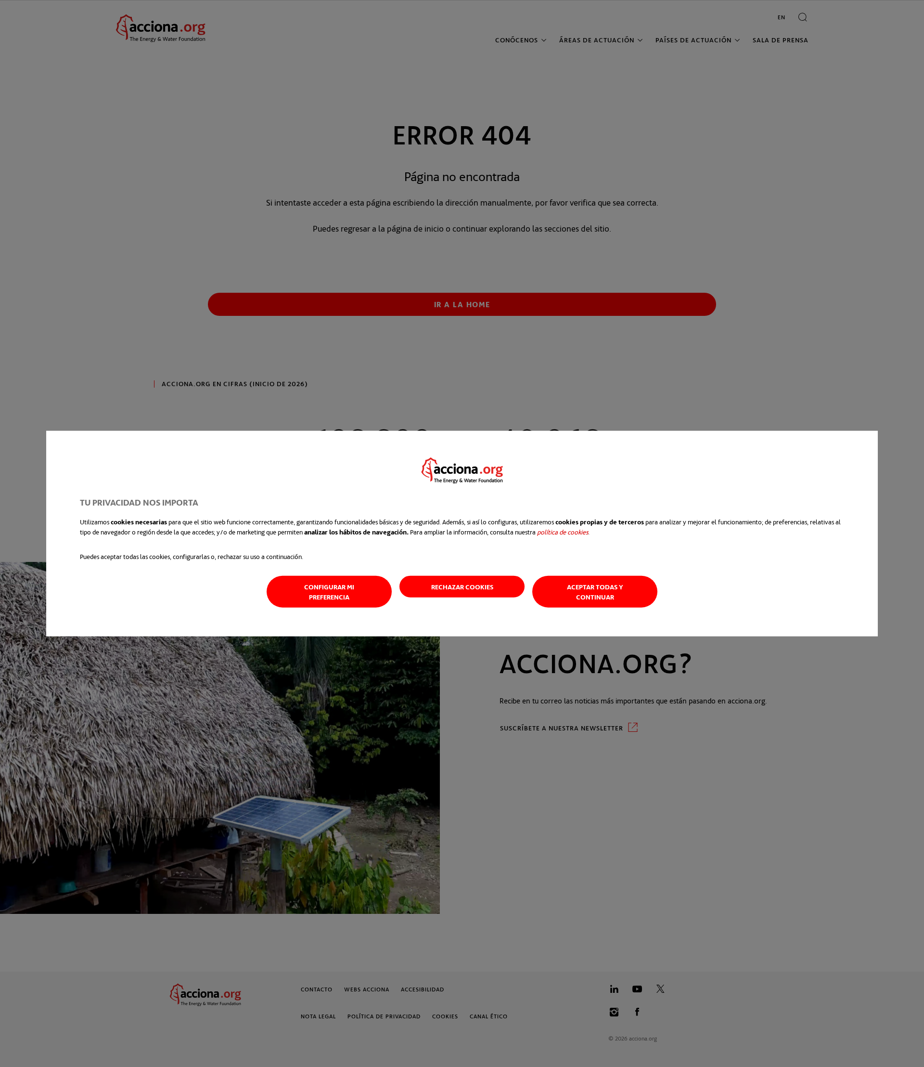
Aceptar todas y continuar (595, 591)
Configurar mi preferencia (329, 591)
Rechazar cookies (462, 586)
